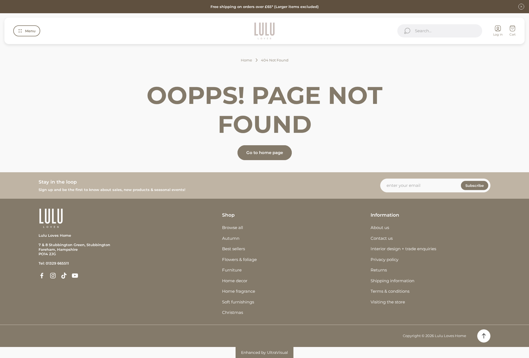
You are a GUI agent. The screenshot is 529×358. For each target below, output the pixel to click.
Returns (379, 270)
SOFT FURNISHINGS (238, 302)
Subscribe (474, 185)
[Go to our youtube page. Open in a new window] (75, 275)
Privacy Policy (384, 259)
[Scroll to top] (483, 336)
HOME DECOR (234, 280)
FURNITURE (232, 270)
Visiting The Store (388, 302)
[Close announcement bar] (521, 6)
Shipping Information (392, 280)
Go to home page (264, 152)
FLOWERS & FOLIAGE (239, 259)
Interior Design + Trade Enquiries (403, 248)
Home (246, 60)
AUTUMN (230, 238)
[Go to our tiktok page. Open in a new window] (64, 275)
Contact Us (382, 238)
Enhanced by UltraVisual (264, 352)
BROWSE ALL (232, 227)
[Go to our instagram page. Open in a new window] (53, 275)
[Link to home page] (51, 218)
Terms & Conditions (390, 291)
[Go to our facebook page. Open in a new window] (42, 275)
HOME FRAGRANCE (238, 291)
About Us (380, 227)
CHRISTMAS (232, 312)
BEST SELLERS (233, 248)
